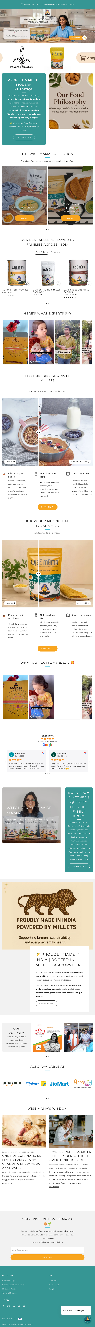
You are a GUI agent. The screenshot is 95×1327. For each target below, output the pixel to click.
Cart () (75, 12)
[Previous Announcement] (6, 4)
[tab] (46, 229)
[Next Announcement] (88, 4)
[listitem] (47, 4)
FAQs (51, 1289)
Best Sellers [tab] (42, 252)
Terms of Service (9, 1293)
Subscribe (47, 1257)
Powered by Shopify (9, 1324)
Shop (40, 22)
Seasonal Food (27, 1152)
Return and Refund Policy (13, 1285)
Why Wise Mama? (57, 22)
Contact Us (54, 1285)
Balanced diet (9, 1152)
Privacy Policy (8, 1281)
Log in (63, 12)
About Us (53, 1281)
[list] (47, 58)
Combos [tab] (55, 252)
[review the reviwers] (43, 754)
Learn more (24, 137)
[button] (45, 39)
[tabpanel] (47, 281)
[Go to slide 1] (45, 773)
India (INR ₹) (7, 1319)
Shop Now (70, 4)
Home (30, 22)
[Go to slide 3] (49, 773)
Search (87, 12)
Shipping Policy (9, 1289)
